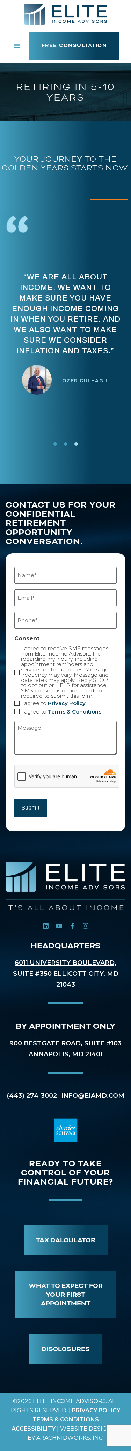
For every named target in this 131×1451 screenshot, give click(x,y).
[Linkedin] (46, 926)
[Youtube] (59, 926)
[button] (17, 45)
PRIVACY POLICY (96, 1410)
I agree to (53, 703)
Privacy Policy (67, 703)
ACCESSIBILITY (34, 1428)
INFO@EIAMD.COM (92, 1095)
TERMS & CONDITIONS (65, 1419)
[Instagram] (85, 926)
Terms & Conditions (74, 711)
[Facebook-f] (72, 926)
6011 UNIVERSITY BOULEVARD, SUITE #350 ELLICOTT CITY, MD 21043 (65, 973)
